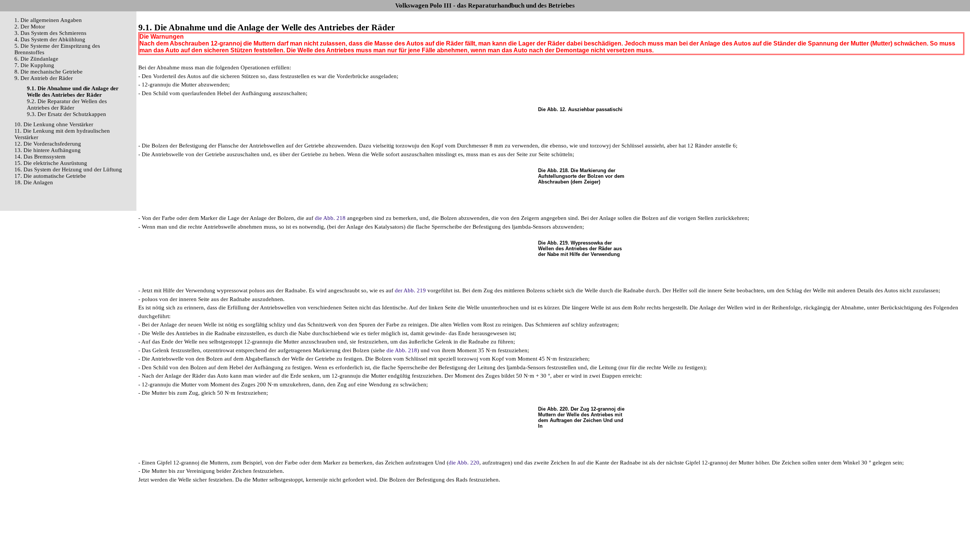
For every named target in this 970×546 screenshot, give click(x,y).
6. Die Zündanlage (36, 59)
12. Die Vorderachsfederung (47, 144)
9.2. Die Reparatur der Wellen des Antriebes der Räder (67, 104)
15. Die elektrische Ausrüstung (50, 163)
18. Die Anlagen (33, 182)
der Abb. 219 (410, 290)
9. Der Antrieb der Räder (43, 78)
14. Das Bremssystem (40, 157)
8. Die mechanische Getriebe (48, 72)
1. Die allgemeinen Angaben (48, 20)
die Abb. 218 (330, 218)
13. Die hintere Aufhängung (47, 150)
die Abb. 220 (464, 463)
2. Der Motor (29, 27)
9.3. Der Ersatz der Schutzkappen (66, 114)
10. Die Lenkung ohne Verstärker (53, 124)
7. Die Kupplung (34, 65)
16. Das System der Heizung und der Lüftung (68, 169)
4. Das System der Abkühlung (49, 39)
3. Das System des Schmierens (50, 33)
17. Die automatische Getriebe (50, 176)
